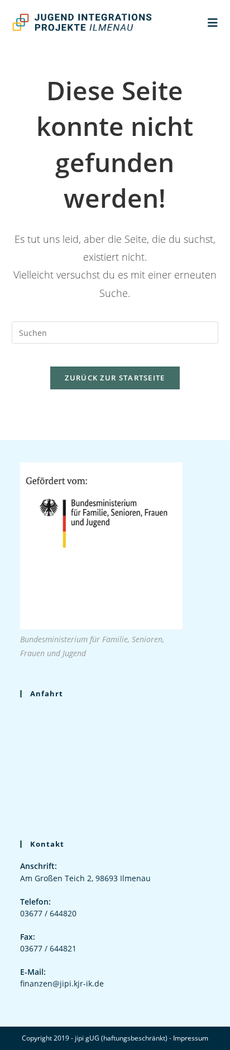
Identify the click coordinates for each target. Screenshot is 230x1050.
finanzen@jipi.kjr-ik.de (62, 983)
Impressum (190, 1038)
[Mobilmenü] (213, 22)
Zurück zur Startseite (115, 378)
